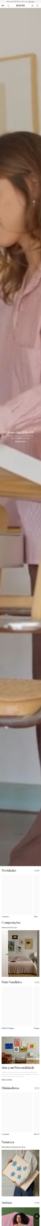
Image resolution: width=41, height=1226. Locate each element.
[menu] (3, 5)
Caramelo (5, 1134)
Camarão (5, 917)
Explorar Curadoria (20, 441)
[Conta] (33, 5)
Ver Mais (36, 870)
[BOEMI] (20, 953)
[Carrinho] (37, 5)
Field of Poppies (8, 1028)
